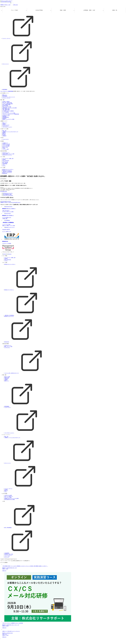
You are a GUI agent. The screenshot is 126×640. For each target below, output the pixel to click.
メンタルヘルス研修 (5, 115)
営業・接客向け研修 (5, 108)
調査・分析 (4, 130)
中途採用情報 (4, 163)
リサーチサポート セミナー (9, 432)
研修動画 (4, 132)
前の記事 (2, 191)
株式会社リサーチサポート (7, 170)
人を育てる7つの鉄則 (8, 495)
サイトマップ (6, 557)
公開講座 (4, 123)
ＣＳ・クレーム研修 (7, 497)
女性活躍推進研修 (5, 117)
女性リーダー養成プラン (8, 496)
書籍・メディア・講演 (8, 346)
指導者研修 (4, 118)
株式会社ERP (4, 173)
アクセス (4, 165)
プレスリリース (5, 161)
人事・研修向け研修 (5, 109)
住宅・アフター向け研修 (6, 106)
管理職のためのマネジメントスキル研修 (11, 498)
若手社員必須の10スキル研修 (9, 499)
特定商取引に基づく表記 (8, 554)
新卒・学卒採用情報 (8, 527)
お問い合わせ (15, 4)
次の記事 (5, 191)
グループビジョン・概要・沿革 (7, 158)
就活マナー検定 (5, 147)
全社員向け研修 (5, 105)
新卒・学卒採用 (5, 162)
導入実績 (4, 134)
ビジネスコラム (7, 347)
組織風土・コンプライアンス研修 (8, 119)
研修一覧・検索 (7, 376)
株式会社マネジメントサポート (7, 169)
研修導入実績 (6, 377)
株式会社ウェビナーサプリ (7, 172)
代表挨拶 (4, 159)
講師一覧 (114, 10)
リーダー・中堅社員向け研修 (7, 103)
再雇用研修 (4, 116)
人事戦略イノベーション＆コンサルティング (10, 131)
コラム (3, 164)
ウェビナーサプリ (5, 139)
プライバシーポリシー (8, 555)
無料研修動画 (4, 89)
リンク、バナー (7, 556)
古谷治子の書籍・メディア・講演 (8, 153)
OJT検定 (3, 148)
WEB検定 (6, 489)
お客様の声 (4, 135)
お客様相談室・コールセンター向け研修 (9, 107)
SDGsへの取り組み (5, 160)
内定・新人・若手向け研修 (7, 102)
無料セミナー (4, 94)
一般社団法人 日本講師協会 (7, 171)
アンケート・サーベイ (6, 38)
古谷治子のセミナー (5, 152)
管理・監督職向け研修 (6, 104)
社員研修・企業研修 (5, 101)
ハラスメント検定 (5, 149)
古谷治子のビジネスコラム (7, 154)
